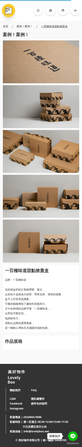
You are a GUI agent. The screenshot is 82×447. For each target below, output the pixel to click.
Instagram (16, 408)
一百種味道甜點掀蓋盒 (54, 26)
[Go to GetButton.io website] (73, 443)
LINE (13, 398)
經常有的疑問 (39, 403)
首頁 (5, 26)
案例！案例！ (25, 26)
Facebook (16, 403)
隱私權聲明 (37, 398)
